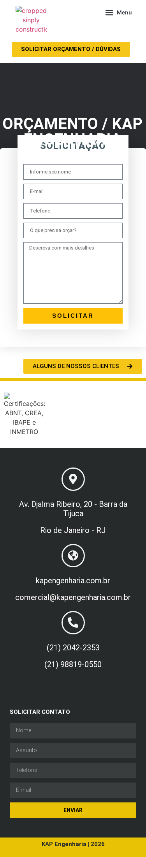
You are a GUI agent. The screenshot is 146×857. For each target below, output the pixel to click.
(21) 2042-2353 (73, 647)
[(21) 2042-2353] (73, 622)
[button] (118, 12)
